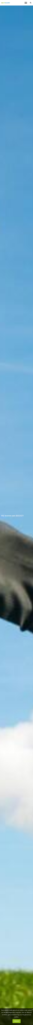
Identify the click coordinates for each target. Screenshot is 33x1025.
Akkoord (16, 1021)
